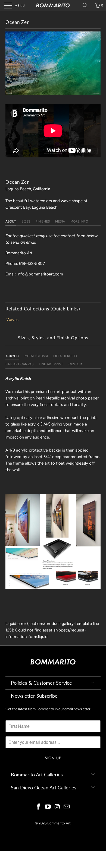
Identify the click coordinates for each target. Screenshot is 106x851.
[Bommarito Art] (53, 5)
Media (60, 221)
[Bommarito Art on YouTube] (48, 807)
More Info (79, 221)
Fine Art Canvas (19, 364)
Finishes (43, 221)
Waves (12, 319)
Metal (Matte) (65, 356)
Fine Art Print (51, 364)
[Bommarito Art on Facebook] (39, 807)
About (10, 221)
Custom (75, 364)
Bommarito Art (59, 823)
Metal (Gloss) (36, 356)
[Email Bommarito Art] (67, 807)
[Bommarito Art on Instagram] (58, 807)
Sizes (25, 221)
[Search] (87, 5)
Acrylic (12, 356)
